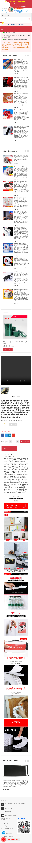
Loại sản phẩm (6, 15)
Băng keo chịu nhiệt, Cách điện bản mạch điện (15, 342)
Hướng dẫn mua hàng (8, 826)
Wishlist (17, 4)
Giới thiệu (5, 823)
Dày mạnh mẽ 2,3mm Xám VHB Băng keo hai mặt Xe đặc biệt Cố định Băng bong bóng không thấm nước (21, 158)
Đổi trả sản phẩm (7, 833)
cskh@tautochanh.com (11, 815)
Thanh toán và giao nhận (8, 830)
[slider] (4, 424)
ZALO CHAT (21, 818)
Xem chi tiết (7, 349)
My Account (9, 4)
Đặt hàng (26, 441)
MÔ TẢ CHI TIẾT (9, 448)
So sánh (25, 4)
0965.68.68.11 (9, 811)
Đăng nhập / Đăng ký (21, 6)
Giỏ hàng (10, 6)
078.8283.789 (8, 808)
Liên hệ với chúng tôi (8, 836)
